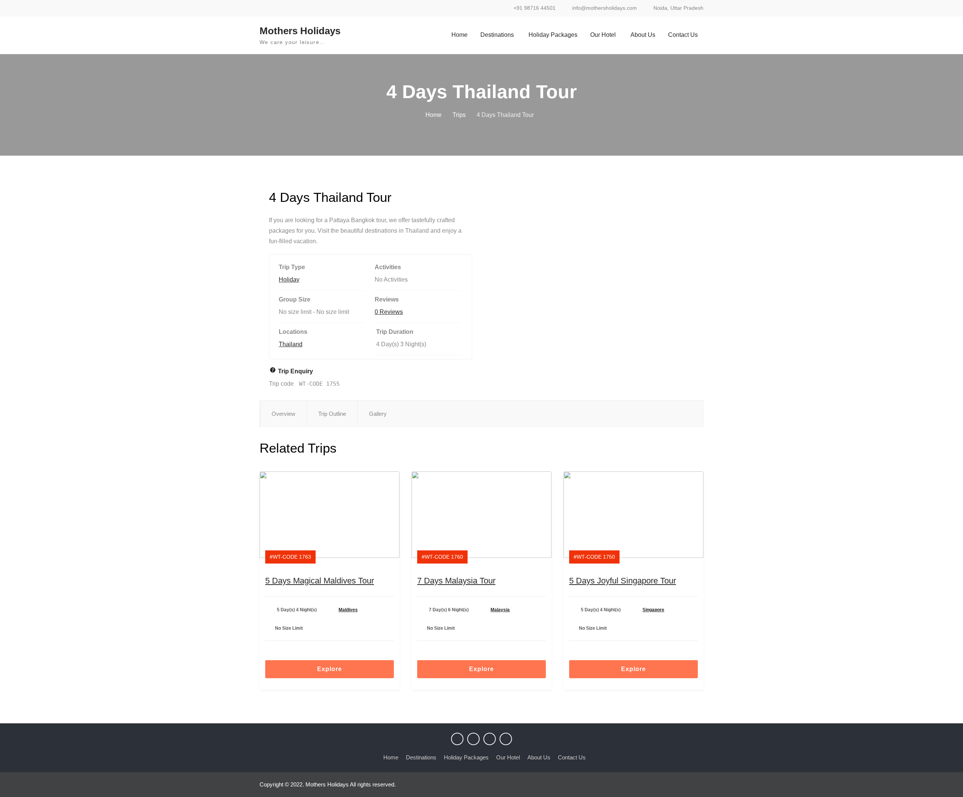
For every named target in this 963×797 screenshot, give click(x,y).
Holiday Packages (553, 35)
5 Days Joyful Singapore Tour (622, 580)
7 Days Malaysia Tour (456, 580)
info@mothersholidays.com (604, 8)
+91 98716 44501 (534, 8)
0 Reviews (389, 312)
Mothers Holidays (300, 30)
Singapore (653, 609)
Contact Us (683, 35)
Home (459, 35)
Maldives (348, 609)
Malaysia (500, 609)
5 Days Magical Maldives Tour (319, 580)
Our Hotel (603, 35)
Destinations (497, 35)
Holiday (289, 279)
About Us (642, 35)
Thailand (290, 344)
